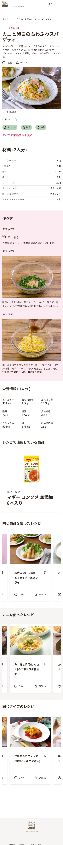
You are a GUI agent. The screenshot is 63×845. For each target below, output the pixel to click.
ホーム (5, 19)
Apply (50, 5)
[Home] (14, 4)
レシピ (15, 19)
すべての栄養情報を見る (17, 135)
